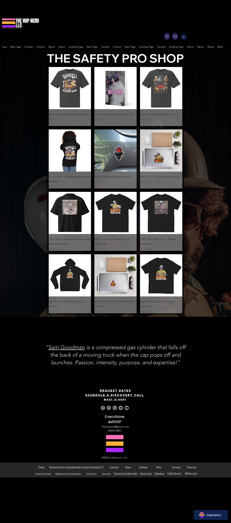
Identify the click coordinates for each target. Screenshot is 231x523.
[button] (184, 35)
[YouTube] (126, 408)
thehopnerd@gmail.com (115, 426)
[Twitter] (121, 408)
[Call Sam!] (167, 36)
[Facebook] (103, 408)
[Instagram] (109, 408)
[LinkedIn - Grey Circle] (115, 408)
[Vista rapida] (70, 88)
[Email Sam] (175, 36)
